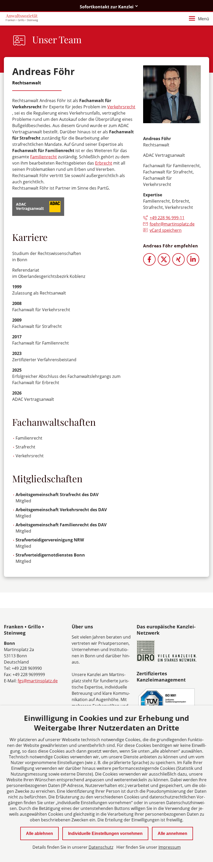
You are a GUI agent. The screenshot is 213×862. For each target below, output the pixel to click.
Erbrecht (103, 163)
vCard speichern (166, 230)
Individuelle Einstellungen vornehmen (105, 833)
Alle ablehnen (39, 833)
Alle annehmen (172, 833)
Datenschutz (101, 847)
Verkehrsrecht (121, 107)
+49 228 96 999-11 (167, 218)
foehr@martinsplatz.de (172, 224)
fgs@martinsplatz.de (38, 681)
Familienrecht (43, 157)
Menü (203, 19)
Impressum (169, 847)
